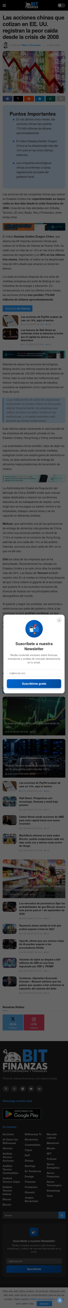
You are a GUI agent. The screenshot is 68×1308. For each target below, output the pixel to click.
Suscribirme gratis (34, 684)
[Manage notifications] (60, 1300)
